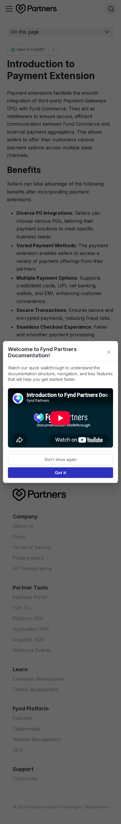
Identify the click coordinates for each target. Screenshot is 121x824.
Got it (60, 472)
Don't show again (61, 459)
